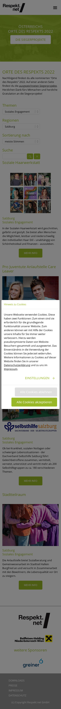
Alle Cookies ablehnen (36, 392)
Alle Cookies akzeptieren (34, 402)
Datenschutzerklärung (17, 365)
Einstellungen (37, 378)
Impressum (10, 369)
